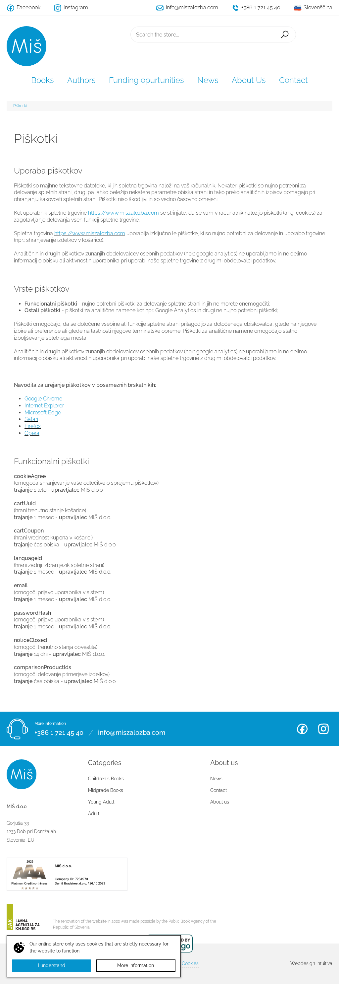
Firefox (32, 426)
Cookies (190, 963)
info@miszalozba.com (131, 733)
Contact (293, 80)
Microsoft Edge (42, 412)
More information (135, 965)
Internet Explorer (44, 405)
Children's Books (106, 778)
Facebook (302, 729)
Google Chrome (43, 398)
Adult (93, 813)
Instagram (323, 729)
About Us (249, 80)
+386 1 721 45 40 (58, 733)
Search (285, 34)
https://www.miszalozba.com (123, 213)
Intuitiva (311, 963)
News (207, 80)
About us (219, 802)
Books (42, 80)
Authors (81, 80)
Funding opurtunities (146, 80)
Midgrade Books (105, 790)
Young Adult (101, 802)
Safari (31, 419)
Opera (31, 433)
